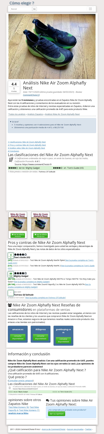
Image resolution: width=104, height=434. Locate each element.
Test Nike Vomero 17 (29, 410)
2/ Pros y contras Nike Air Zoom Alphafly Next (27, 145)
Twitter (88, 429)
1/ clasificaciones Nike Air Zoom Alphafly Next (27, 142)
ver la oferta (18, 235)
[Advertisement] (52, 190)
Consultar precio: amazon (20, 380)
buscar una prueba (75, 429)
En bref (15, 121)
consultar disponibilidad (17, 337)
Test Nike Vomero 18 (18, 407)
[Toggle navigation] (90, 8)
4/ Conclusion (13, 151)
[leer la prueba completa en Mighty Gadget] (32, 281)
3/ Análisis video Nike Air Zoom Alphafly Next (26, 148)
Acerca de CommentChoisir (53, 429)
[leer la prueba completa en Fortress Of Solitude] (45, 297)
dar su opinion (57, 413)
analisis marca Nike (18, 413)
